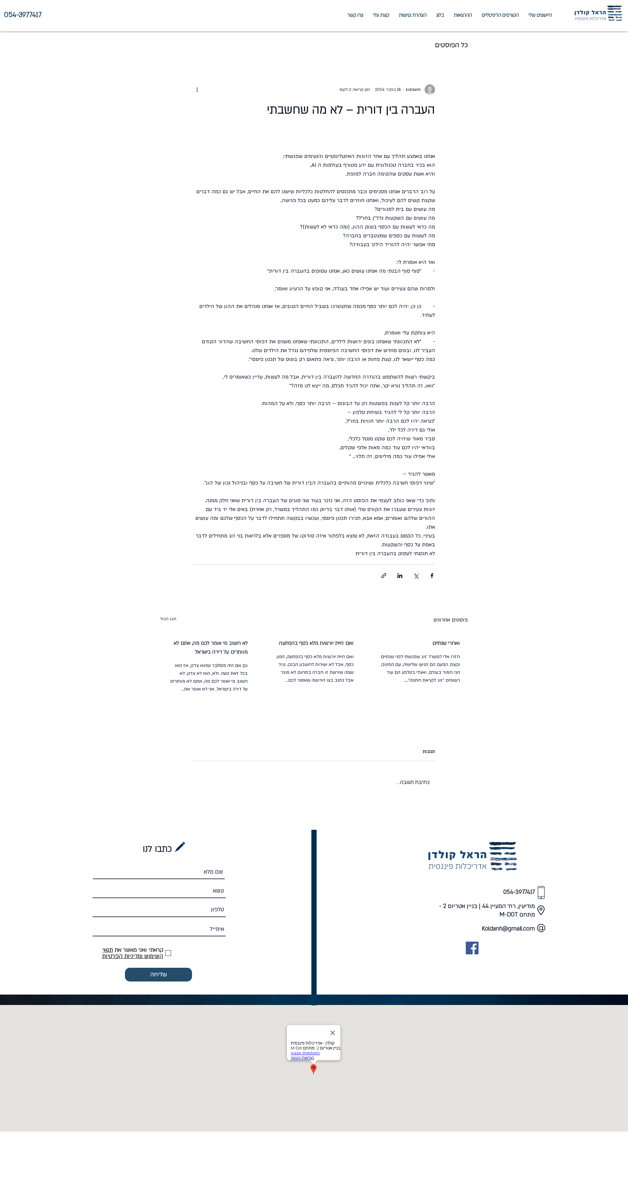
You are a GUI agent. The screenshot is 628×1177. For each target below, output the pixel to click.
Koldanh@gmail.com (508, 928)
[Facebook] (472, 948)
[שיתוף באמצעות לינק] (384, 575)
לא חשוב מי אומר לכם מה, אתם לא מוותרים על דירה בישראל (211, 648)
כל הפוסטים (451, 45)
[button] (540, 15)
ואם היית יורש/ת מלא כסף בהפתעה (316, 643)
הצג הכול (168, 619)
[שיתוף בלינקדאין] (400, 575)
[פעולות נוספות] (197, 90)
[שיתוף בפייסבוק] (432, 575)
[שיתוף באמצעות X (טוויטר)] (416, 575)
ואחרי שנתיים (446, 643)
